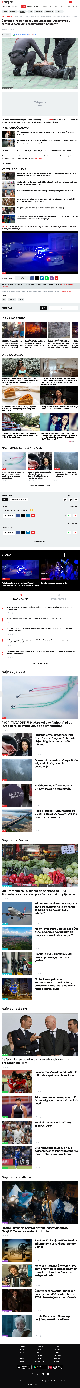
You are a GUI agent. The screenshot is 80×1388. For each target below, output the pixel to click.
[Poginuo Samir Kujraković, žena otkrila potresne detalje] (8, 210)
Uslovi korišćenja (66, 291)
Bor (4, 299)
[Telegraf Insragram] (43, 1374)
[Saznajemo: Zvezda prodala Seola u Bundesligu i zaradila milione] (17, 1081)
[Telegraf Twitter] (37, 1374)
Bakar (21, 299)
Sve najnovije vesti (40, 664)
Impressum (31, 1381)
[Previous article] (1, 694)
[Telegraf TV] (48, 1374)
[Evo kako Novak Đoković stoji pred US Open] (17, 1132)
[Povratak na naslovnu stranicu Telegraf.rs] (7, 2)
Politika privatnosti (54, 1381)
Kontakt (63, 1381)
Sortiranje (67, 495)
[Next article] (78, 694)
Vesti (3, 16)
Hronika (9, 16)
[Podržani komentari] (70, 499)
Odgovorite (9, 515)
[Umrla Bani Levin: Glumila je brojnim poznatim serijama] (17, 1326)
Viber (72, 284)
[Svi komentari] (65, 499)
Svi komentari (40, 542)
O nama (16, 1381)
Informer (38, 158)
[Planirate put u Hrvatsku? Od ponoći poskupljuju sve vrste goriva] (17, 963)
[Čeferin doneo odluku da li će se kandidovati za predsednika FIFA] (40, 1034)
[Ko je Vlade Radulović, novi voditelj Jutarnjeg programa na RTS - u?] (8, 193)
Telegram (5, 287)
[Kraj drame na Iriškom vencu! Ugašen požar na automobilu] (17, 795)
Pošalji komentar (64, 308)
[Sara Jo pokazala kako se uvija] (59, 569)
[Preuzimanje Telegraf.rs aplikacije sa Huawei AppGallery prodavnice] (55, 1367)
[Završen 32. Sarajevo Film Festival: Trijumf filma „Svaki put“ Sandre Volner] (17, 1250)
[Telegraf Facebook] (32, 1374)
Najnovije (14, 672)
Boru (51, 120)
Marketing (23, 1381)
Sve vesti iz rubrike (40, 486)
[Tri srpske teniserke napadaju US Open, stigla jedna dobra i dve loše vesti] (17, 1107)
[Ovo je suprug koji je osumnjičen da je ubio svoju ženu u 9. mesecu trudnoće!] (8, 134)
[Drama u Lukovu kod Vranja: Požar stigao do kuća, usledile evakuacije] (66, 461)
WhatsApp (65, 284)
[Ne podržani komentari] (76, 499)
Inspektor (12, 299)
